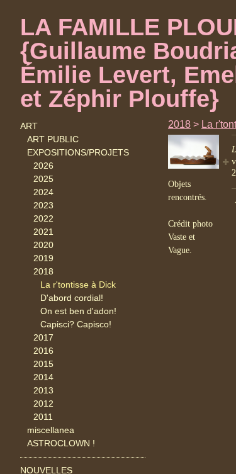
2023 (43, 205)
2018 (43, 271)
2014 (43, 377)
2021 (43, 232)
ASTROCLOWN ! (61, 443)
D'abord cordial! (71, 298)
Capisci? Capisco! (75, 324)
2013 (43, 390)
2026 (43, 166)
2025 (43, 179)
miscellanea (50, 430)
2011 (43, 417)
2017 (43, 337)
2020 (43, 245)
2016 (43, 351)
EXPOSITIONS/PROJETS (78, 152)
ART (29, 126)
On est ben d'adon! (78, 311)
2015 (43, 364)
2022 (43, 218)
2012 (43, 403)
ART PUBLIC (53, 139)
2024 (43, 192)
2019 (43, 258)
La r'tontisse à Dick (78, 284)
